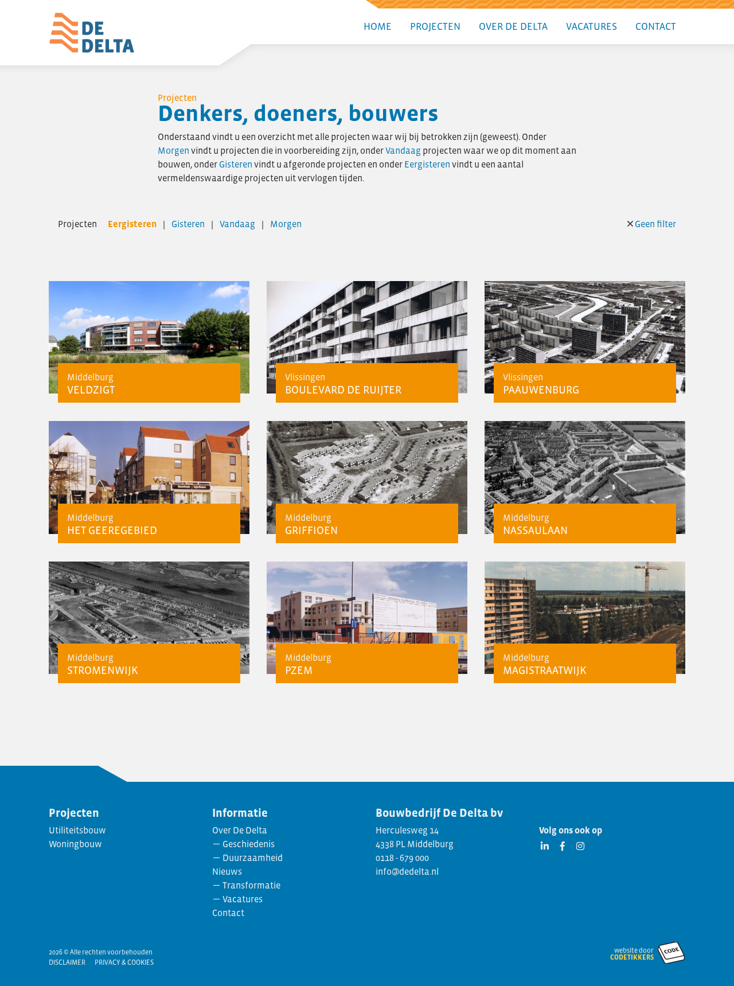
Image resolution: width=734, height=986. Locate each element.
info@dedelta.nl (407, 871)
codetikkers (632, 957)
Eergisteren (427, 164)
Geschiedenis (248, 844)
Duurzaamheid (252, 857)
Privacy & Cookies (124, 962)
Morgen (173, 150)
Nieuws (227, 871)
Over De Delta (513, 26)
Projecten (435, 26)
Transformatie (251, 885)
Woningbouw (75, 844)
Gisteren (235, 164)
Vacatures (591, 26)
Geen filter (655, 224)
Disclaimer (67, 962)
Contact (655, 26)
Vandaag (403, 150)
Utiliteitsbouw (77, 830)
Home (378, 26)
